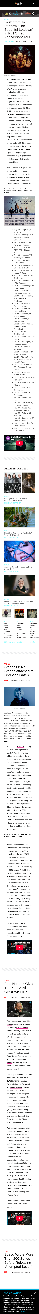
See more (24, 1311)
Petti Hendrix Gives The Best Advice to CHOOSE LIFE (19, 988)
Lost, (32, 726)
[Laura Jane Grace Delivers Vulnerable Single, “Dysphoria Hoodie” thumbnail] (19, 585)
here (16, 162)
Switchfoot (27, 86)
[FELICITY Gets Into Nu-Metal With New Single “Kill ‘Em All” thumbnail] (19, 517)
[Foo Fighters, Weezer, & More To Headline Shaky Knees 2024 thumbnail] (19, 482)
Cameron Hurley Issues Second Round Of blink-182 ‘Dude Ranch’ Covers (19, 191)
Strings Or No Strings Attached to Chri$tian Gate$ (19, 671)
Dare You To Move (22, 130)
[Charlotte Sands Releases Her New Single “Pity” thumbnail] (19, 551)
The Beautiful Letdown (15, 89)
